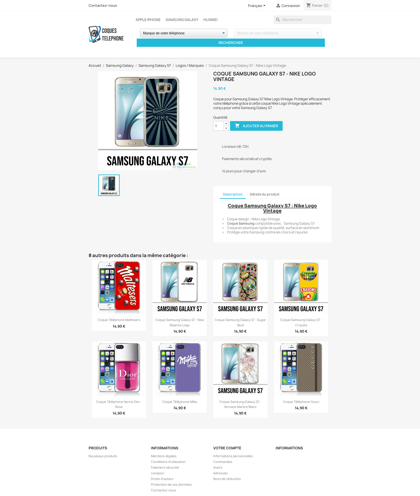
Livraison (157, 473)
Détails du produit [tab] (265, 194)
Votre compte (227, 448)
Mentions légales (164, 456)
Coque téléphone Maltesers (119, 320)
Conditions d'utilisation (168, 462)
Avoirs (217, 467)
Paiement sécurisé (165, 467)
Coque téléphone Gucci (301, 402)
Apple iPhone (148, 19)
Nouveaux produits (103, 456)
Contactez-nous (103, 5)
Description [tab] (233, 194)
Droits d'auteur (162, 479)
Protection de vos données (171, 484)
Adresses (220, 473)
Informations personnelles (233, 456)
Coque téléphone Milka (179, 402)
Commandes (222, 462)
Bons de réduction (227, 479)
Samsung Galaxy (182, 19)
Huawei (210, 19)
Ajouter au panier (256, 125)
